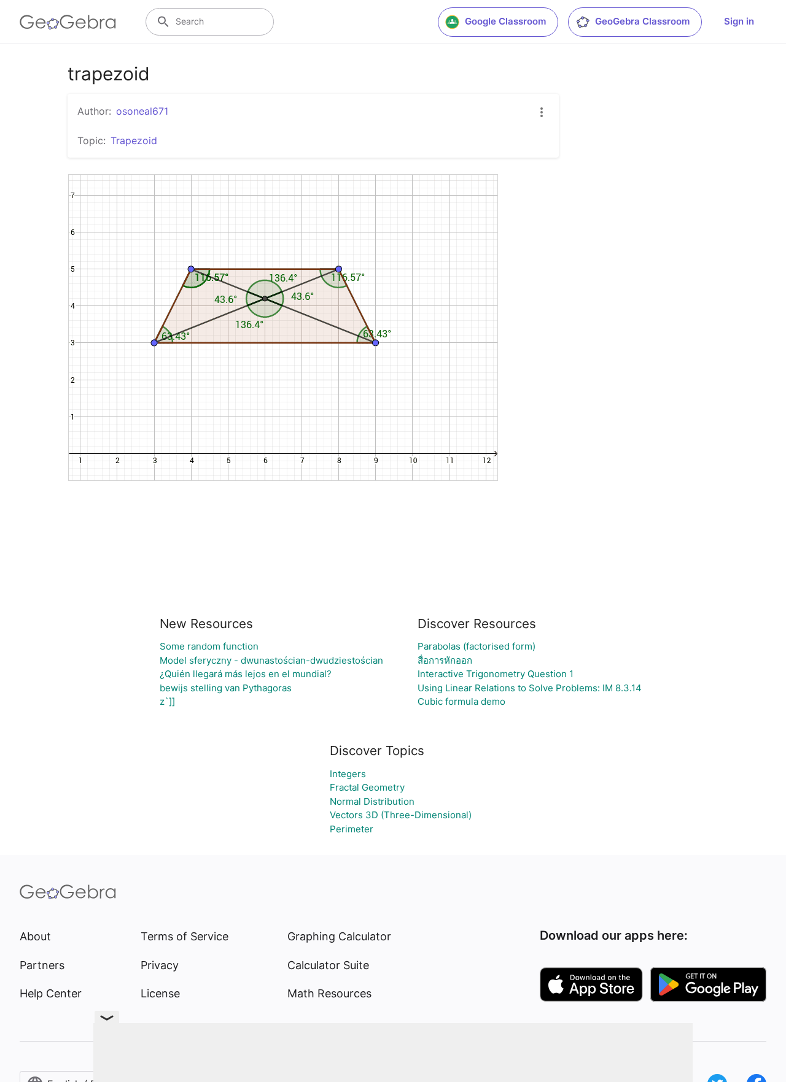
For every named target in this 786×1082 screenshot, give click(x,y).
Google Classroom (505, 21)
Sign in (739, 21)
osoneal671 (142, 111)
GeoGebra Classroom (642, 21)
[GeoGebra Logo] (68, 22)
